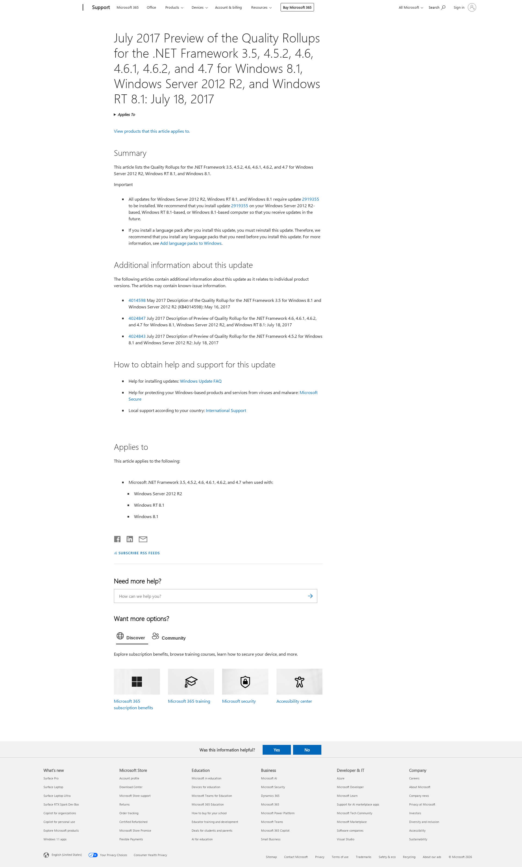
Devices (198, 7)
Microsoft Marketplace (352, 822)
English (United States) (67, 855)
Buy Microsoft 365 (297, 7)
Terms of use (340, 857)
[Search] (310, 596)
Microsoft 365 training (189, 701)
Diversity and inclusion (424, 822)
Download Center (130, 787)
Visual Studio (345, 839)
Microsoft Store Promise (135, 830)
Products (172, 7)
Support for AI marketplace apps (358, 804)
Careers (414, 778)
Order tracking (128, 813)
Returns (124, 804)
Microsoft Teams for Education (212, 796)
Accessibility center (294, 701)
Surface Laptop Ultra (57, 796)
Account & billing (228, 7)
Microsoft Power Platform (277, 813)
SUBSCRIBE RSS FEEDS (139, 552)
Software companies (350, 830)
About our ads (432, 857)
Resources (259, 7)
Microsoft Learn (347, 796)
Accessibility (417, 830)
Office (151, 7)
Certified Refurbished (133, 822)
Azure (340, 778)
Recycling (409, 857)
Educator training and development (215, 822)
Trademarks (363, 857)
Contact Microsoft (296, 857)
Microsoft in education (206, 778)
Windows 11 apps (55, 839)
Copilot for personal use (59, 822)
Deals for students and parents (212, 830)
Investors (415, 813)
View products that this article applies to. (152, 131)
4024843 (137, 336)
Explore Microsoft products (61, 830)
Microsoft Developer (350, 787)
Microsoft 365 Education (208, 804)
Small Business (271, 839)
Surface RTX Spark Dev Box (61, 804)
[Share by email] (140, 538)
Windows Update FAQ (201, 381)
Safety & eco (387, 857)
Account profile (129, 778)
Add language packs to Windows (191, 243)
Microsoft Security (273, 787)
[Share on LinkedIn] (128, 538)
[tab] (132, 637)
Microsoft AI (269, 778)
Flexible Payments (131, 839)
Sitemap (271, 857)
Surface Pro (51, 778)
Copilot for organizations (60, 813)
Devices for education (206, 787)
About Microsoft (419, 787)
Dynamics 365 (270, 796)
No (307, 750)
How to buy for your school (209, 813)
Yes (277, 750)
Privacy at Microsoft (422, 804)
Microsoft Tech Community (354, 813)
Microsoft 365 (128, 7)
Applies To (126, 114)
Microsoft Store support (135, 796)
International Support (226, 410)
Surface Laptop (53, 787)
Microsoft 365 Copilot (275, 830)
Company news (419, 796)
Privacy (319, 857)
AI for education (202, 839)
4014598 (137, 300)
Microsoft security (239, 701)
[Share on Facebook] (118, 538)
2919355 (310, 199)
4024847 (137, 318)
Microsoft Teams (272, 822)
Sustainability (418, 839)
